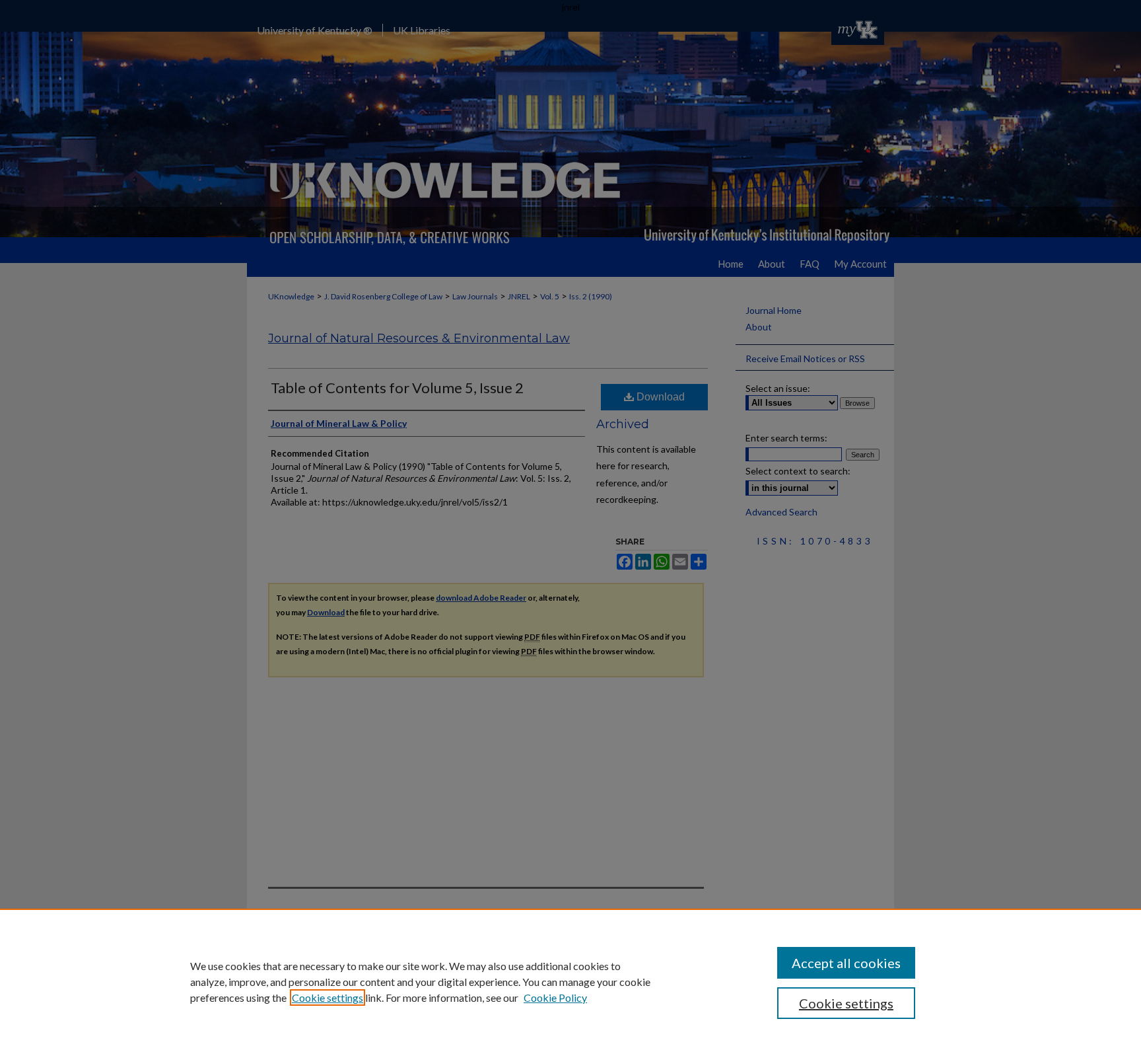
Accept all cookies (846, 963)
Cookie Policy (555, 997)
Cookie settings (327, 997)
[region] (570, 981)
